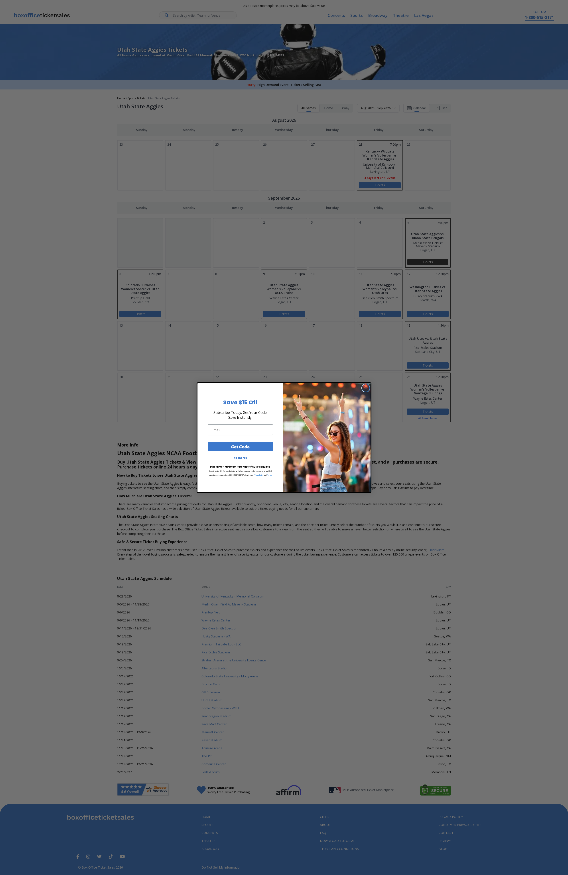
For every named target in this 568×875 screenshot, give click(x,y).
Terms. (269, 475)
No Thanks (240, 458)
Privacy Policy (258, 475)
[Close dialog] (366, 388)
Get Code (240, 446)
